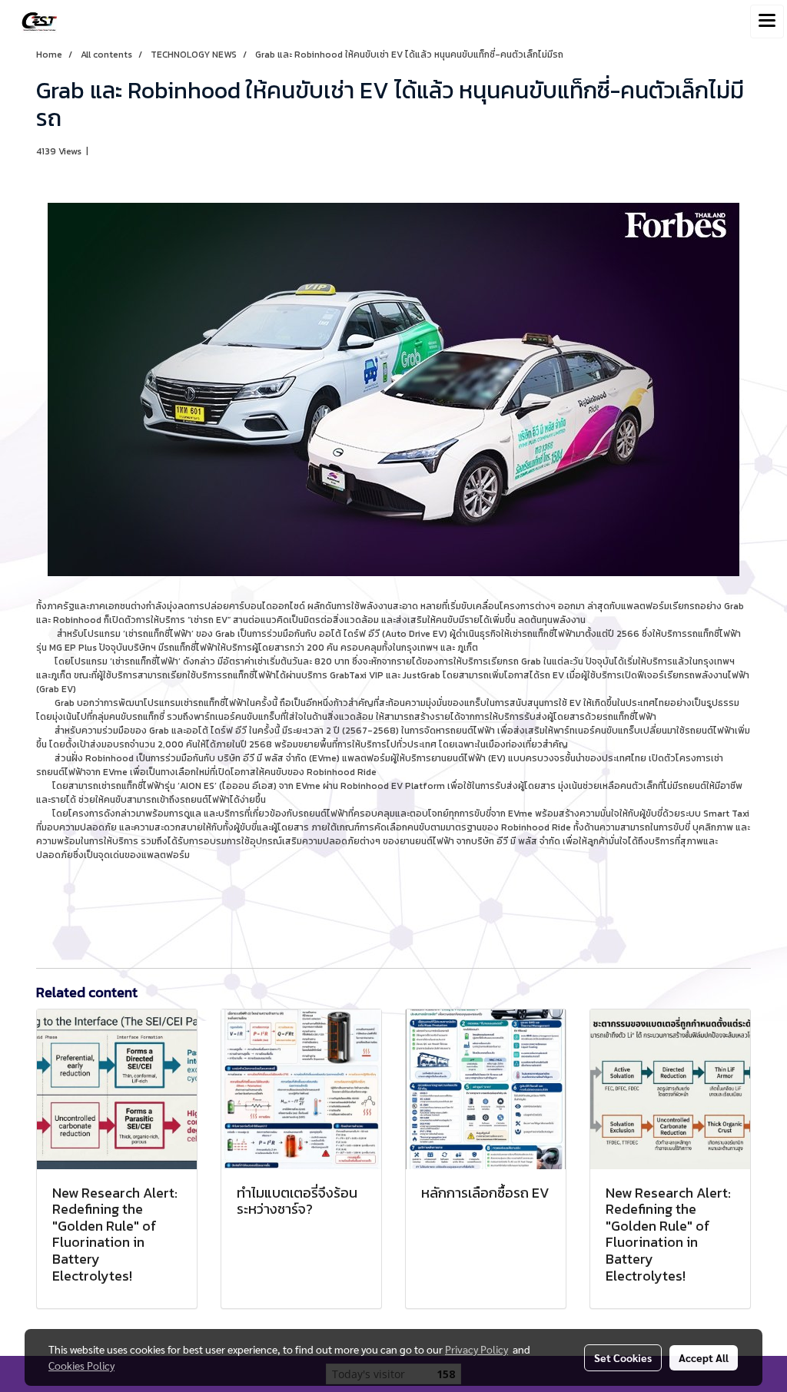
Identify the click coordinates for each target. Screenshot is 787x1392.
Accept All (704, 1357)
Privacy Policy (476, 1349)
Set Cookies (623, 1357)
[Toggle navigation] (767, 21)
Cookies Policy (81, 1365)
